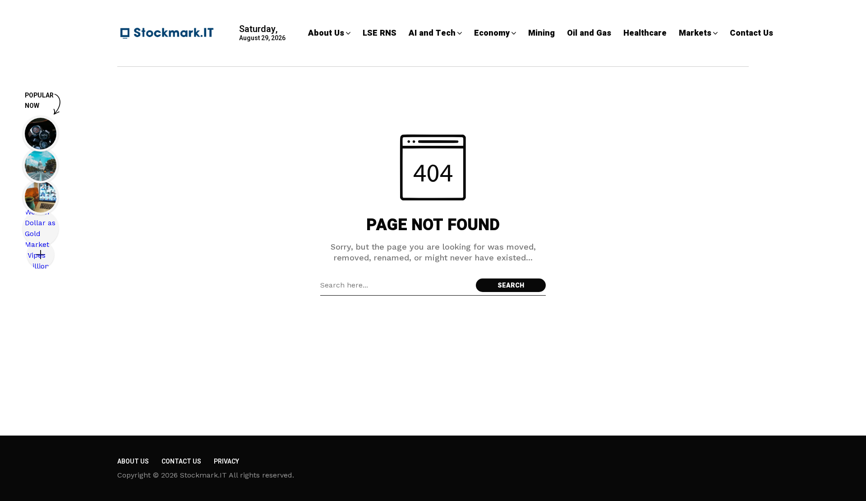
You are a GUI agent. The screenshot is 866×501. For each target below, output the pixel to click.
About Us (133, 461)
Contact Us (181, 461)
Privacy (226, 461)
